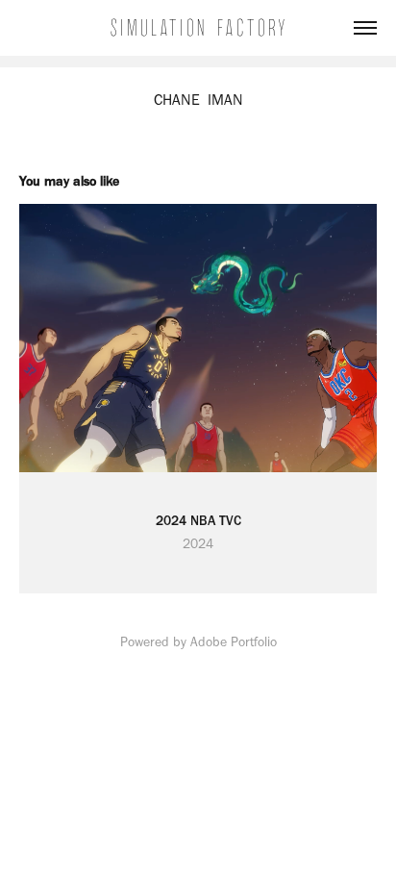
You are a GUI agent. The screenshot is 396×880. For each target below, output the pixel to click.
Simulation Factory (198, 27)
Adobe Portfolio (233, 642)
